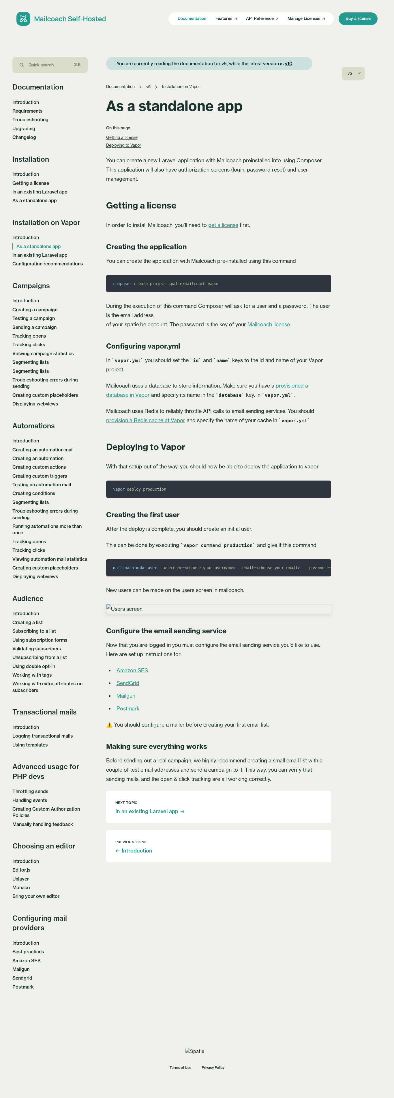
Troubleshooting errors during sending (45, 383)
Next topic (126, 803)
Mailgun (20, 969)
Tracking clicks (28, 344)
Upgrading (23, 128)
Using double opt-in (33, 666)
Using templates (30, 745)
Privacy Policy (213, 1067)
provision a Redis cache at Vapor (145, 420)
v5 (148, 86)
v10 (288, 63)
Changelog (24, 137)
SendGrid (128, 683)
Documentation (192, 18)
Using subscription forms (39, 640)
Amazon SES (26, 960)
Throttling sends (30, 791)
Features (223, 18)
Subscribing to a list (34, 631)
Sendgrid (22, 978)
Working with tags (32, 675)
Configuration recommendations (47, 264)
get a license (223, 225)
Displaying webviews (35, 404)
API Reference (260, 18)
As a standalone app (34, 200)
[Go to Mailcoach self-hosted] (61, 19)
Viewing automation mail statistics (49, 559)
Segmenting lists (30, 362)
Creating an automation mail (43, 450)
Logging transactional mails (42, 736)
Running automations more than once (47, 529)
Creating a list (27, 622)
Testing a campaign (33, 318)
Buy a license (358, 18)
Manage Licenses (304, 18)
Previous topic (131, 842)
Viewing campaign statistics (43, 353)
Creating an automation (37, 458)
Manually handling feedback (42, 824)
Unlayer (20, 879)
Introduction (25, 102)
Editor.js (21, 870)
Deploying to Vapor (123, 145)
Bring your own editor (35, 896)
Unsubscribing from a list (39, 657)
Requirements (27, 111)
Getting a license (30, 183)
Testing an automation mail (41, 484)
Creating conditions (33, 493)
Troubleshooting (30, 119)
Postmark (23, 987)
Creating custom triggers (39, 476)
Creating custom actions (39, 467)
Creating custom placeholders (45, 395)
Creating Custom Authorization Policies (46, 812)
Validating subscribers (36, 649)
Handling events (29, 800)
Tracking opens (29, 336)
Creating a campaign (34, 309)
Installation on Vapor (181, 86)
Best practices (28, 951)
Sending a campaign (34, 327)
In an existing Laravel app (39, 192)
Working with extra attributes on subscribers (47, 687)
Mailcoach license (268, 324)
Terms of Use (180, 1067)
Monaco (21, 887)
